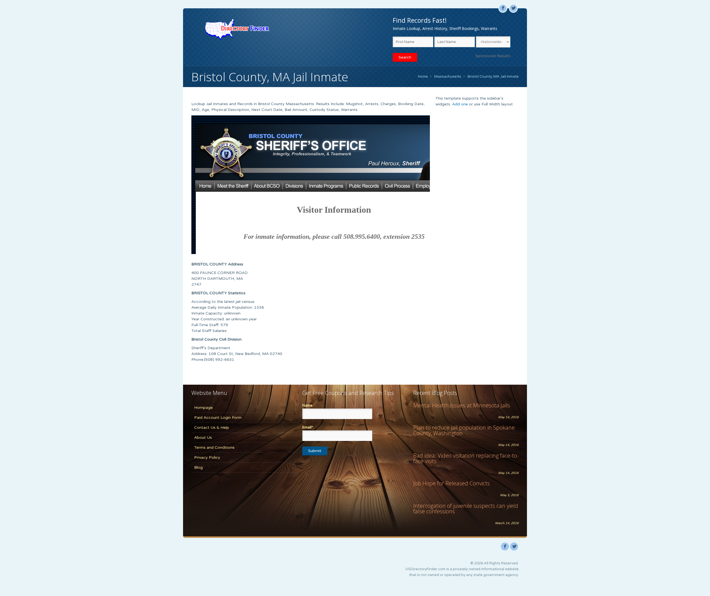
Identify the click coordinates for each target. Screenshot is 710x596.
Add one (460, 104)
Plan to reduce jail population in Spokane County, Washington (464, 430)
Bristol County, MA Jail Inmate (493, 76)
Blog (198, 467)
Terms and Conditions (214, 447)
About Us (203, 437)
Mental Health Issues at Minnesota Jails (461, 405)
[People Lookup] (237, 29)
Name (307, 405)
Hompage (203, 407)
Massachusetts (447, 76)
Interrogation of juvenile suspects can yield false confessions (465, 508)
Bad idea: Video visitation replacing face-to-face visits (466, 458)
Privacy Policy (207, 457)
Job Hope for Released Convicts (451, 483)
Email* (307, 427)
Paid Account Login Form (218, 417)
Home (423, 76)
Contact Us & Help (211, 427)
